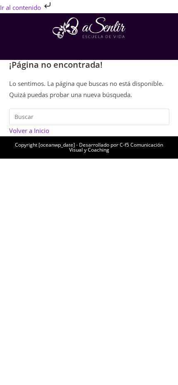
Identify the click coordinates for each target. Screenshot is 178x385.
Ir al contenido (21, 7)
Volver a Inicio (29, 130)
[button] (89, 49)
